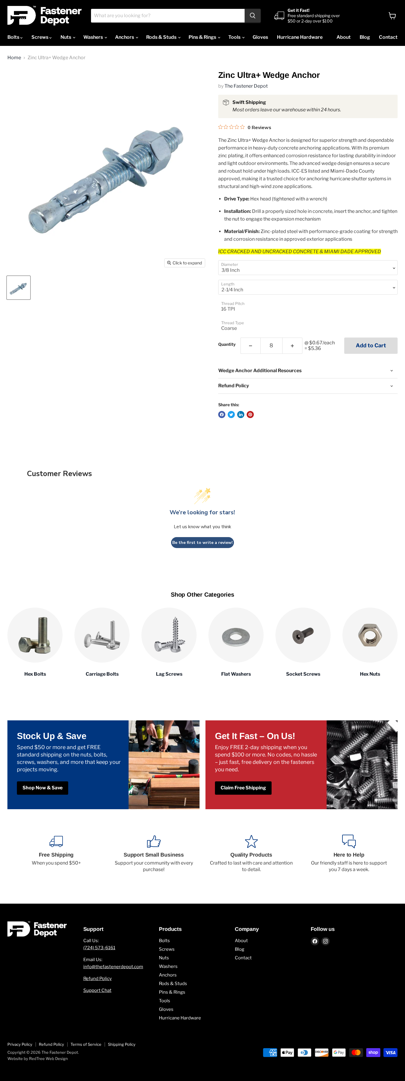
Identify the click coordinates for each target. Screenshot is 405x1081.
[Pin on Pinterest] (250, 414)
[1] (250, 346)
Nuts (66, 37)
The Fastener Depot (246, 86)
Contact (388, 37)
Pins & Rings (203, 37)
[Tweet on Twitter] (231, 414)
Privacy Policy (19, 1044)
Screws (40, 37)
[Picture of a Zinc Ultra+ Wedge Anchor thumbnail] (18, 287)
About (344, 37)
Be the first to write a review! (202, 542)
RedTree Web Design (48, 1058)
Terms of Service (86, 1044)
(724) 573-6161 (99, 947)
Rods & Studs (161, 37)
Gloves (260, 37)
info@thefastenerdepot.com (113, 966)
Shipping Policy (121, 1044)
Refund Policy (97, 978)
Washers (93, 37)
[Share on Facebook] (221, 414)
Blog (365, 37)
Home (14, 57)
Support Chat (97, 990)
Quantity (227, 344)
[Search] (253, 16)
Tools (234, 37)
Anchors (125, 37)
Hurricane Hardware (300, 37)
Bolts (13, 37)
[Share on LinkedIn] (240, 414)
